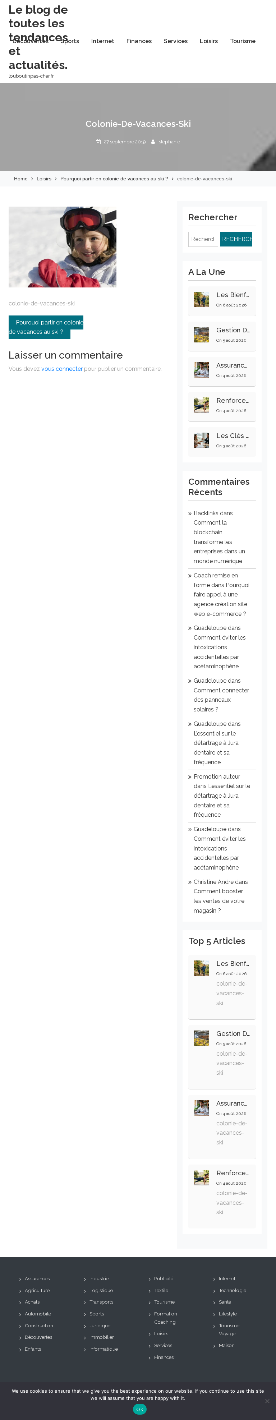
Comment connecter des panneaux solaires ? (221, 700)
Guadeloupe (210, 627)
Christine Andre (214, 882)
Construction (39, 1325)
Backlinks (206, 513)
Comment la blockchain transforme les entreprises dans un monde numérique (219, 541)
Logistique (101, 1290)
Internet (102, 41)
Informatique (103, 1349)
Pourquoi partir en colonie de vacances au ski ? (46, 327)
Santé (225, 1302)
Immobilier (101, 1337)
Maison (227, 1345)
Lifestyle (228, 1314)
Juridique (99, 1325)
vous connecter (62, 368)
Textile (161, 1290)
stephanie (169, 141)
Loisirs (209, 41)
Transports (101, 1302)
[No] (267, 1401)
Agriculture (37, 1290)
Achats (32, 1302)
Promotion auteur (217, 776)
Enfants (33, 1349)
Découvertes (31, 41)
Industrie (99, 1278)
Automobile (38, 1314)
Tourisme (243, 41)
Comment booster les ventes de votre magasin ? (219, 901)
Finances (139, 41)
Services (176, 41)
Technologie (232, 1290)
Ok (140, 1409)
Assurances (37, 1278)
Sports (70, 41)
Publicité (163, 1278)
